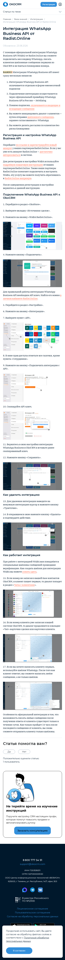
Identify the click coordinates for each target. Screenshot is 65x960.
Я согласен (19, 950)
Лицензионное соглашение (32, 908)
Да (9, 751)
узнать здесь (29, 571)
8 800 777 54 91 (32, 860)
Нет (24, 751)
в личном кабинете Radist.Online (32, 297)
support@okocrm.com (32, 864)
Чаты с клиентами (24, 584)
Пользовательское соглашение (32, 912)
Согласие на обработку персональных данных (32, 916)
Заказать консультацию (32, 830)
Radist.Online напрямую (18, 178)
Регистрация (48, 4)
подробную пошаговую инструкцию (23, 164)
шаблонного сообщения (40, 117)
